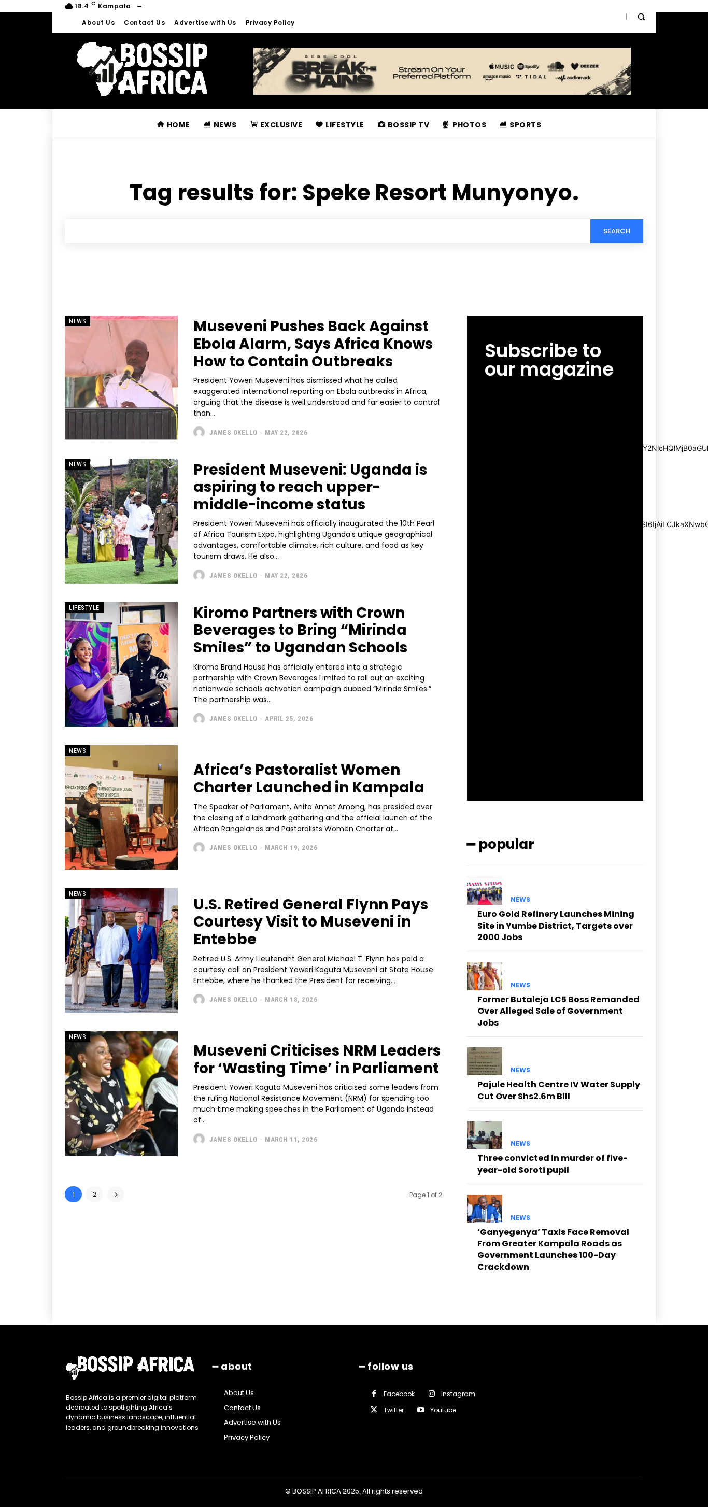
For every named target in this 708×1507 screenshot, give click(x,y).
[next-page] (115, 1194)
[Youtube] (420, 1409)
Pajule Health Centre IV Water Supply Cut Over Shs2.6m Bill (558, 1090)
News (77, 321)
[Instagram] (431, 1393)
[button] (641, 16)
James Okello (233, 432)
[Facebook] (373, 1393)
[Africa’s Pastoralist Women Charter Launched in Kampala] (121, 807)
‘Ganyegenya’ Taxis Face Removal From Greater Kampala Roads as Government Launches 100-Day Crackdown (553, 1249)
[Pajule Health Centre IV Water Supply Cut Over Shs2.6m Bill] (484, 1061)
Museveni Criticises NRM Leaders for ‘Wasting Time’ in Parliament (317, 1059)
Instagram (458, 1393)
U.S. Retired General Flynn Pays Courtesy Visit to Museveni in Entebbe (310, 921)
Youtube (443, 1409)
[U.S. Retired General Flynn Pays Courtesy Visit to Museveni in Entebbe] (121, 950)
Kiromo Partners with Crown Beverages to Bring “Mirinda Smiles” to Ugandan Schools (300, 630)
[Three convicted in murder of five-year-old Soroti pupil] (484, 1135)
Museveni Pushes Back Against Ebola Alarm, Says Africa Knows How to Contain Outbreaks (313, 343)
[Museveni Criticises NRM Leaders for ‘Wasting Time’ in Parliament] (121, 1093)
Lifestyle (84, 608)
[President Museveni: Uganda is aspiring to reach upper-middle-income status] (121, 521)
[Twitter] (373, 1409)
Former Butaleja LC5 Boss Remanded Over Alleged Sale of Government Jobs (558, 1011)
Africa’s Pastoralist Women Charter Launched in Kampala (308, 779)
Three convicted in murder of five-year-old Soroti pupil (552, 1163)
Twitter (394, 1409)
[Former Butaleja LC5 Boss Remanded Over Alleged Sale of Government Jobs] (484, 976)
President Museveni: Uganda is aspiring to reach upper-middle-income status (310, 487)
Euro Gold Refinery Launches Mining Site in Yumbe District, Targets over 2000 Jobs (555, 925)
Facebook (399, 1393)
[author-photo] (200, 432)
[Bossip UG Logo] (142, 69)
